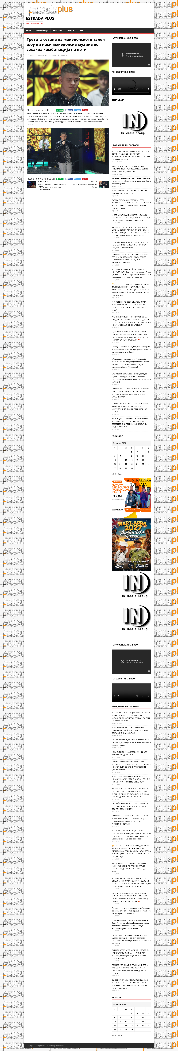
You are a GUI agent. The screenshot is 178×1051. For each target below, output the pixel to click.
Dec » (119, 474)
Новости (57, 30)
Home (28, 30)
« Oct (114, 474)
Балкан (70, 30)
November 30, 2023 (37, 55)
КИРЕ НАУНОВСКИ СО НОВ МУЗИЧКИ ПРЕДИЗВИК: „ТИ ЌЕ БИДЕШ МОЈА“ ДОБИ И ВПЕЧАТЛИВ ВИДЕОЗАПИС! (130, 169)
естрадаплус (52, 55)
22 (126, 464)
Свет (81, 30)
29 (126, 468)
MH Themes (59, 1046)
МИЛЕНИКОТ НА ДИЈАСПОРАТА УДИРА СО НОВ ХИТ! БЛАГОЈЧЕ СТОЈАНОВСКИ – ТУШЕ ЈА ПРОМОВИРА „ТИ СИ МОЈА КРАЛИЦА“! (131, 218)
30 (132, 468)
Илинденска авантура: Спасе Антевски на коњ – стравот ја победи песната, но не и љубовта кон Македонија (131, 181)
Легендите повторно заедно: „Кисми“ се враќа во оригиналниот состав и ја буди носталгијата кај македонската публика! (131, 349)
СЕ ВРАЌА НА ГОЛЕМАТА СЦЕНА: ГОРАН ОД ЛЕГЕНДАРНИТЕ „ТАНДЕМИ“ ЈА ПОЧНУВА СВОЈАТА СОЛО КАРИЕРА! (130, 245)
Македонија (42, 30)
